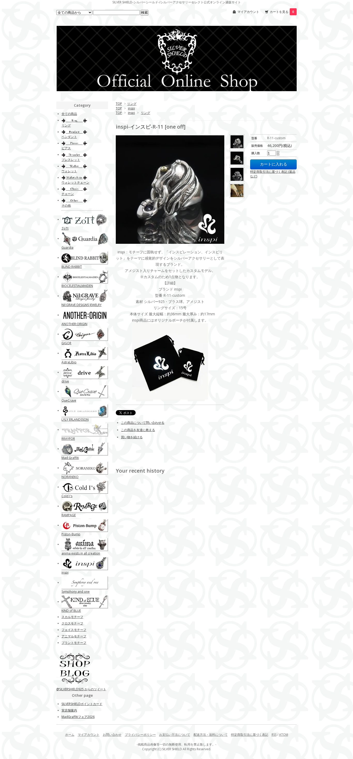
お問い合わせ (112, 734)
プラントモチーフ (74, 642)
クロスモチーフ (72, 623)
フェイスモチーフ (74, 630)
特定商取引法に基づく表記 (249, 734)
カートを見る (282, 12)
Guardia (67, 247)
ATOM (283, 734)
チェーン (68, 194)
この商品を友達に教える (138, 430)
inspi (131, 108)
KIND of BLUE (71, 610)
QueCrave (69, 400)
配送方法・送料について (211, 734)
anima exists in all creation (81, 553)
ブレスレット (71, 160)
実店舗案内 (69, 710)
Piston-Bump (71, 534)
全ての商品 (69, 114)
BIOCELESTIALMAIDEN (77, 286)
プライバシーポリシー (140, 734)
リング (131, 103)
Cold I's (67, 496)
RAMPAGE (69, 515)
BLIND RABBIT (72, 266)
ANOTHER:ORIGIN (74, 324)
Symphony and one (76, 591)
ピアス (66, 148)
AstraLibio (69, 362)
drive (65, 381)
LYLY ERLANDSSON (75, 419)
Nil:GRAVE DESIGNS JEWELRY (82, 305)
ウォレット (69, 171)
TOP (119, 103)
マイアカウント (248, 12)
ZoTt (65, 228)
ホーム (69, 734)
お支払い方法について (174, 734)
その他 (66, 205)
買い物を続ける (132, 437)
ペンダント (69, 137)
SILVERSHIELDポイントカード (82, 704)
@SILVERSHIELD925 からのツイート (81, 689)
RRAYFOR (68, 438)
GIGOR (66, 343)
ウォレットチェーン (75, 182)
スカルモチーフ (72, 617)
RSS (274, 734)
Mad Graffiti (70, 458)
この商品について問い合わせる (142, 422)
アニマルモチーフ (74, 636)
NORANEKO (70, 477)
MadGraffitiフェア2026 (78, 717)
